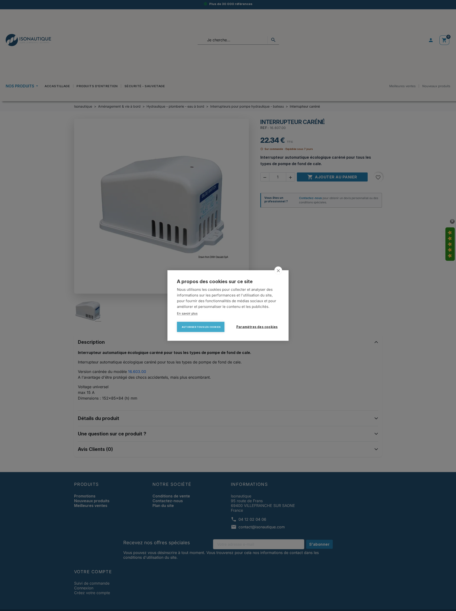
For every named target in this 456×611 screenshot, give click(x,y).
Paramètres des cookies (257, 327)
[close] (278, 271)
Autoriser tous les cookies (201, 327)
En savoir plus (187, 313)
